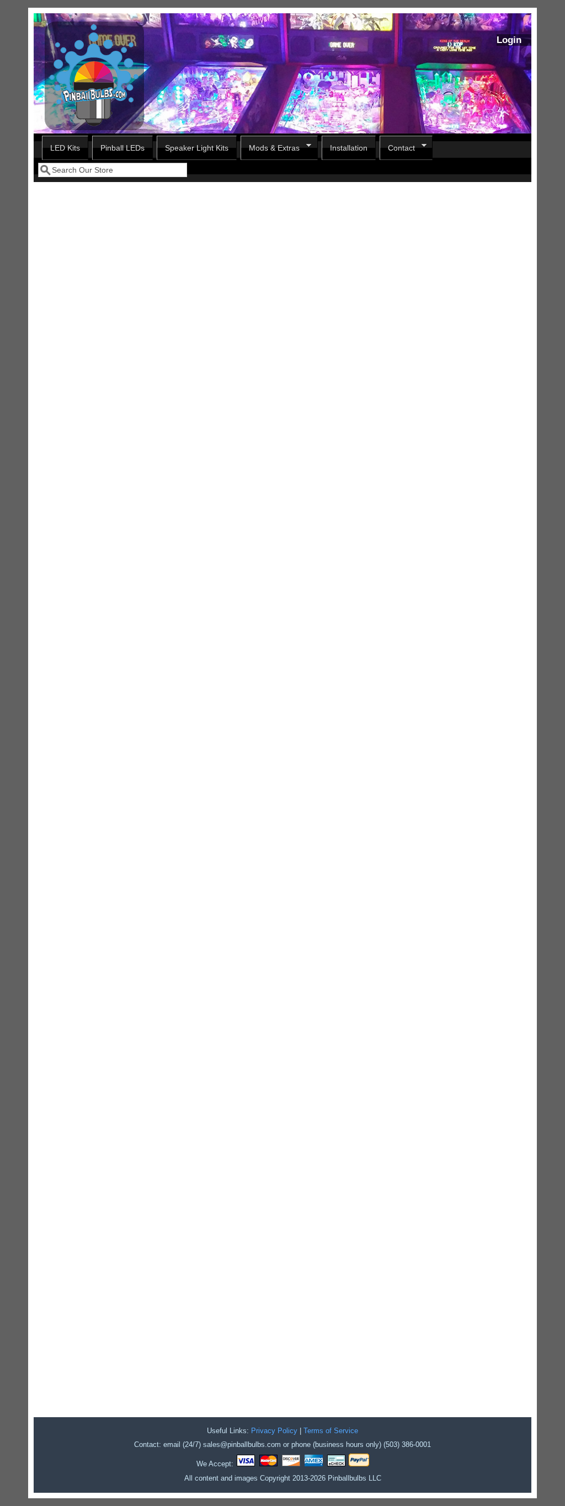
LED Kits (65, 147)
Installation (348, 147)
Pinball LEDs (122, 147)
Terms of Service (330, 1431)
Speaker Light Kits (196, 147)
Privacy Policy (274, 1431)
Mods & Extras (270, 148)
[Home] (94, 127)
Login (509, 40)
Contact (397, 148)
